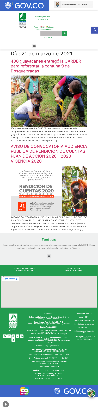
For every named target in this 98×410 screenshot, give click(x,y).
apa (81, 317)
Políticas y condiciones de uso (84, 332)
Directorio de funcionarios (84, 324)
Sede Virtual (54, 367)
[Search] (64, 33)
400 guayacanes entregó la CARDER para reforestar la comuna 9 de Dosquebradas (46, 66)
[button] (34, 46)
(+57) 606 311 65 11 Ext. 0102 (53, 351)
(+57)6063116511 (45, 363)
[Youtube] (21, 336)
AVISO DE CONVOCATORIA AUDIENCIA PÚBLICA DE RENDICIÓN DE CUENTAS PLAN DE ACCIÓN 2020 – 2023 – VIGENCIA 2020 (49, 154)
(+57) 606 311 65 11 (54, 346)
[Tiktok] (13, 340)
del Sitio (86, 317)
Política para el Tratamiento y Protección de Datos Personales (84, 337)
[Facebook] (5, 336)
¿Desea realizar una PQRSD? (84, 320)
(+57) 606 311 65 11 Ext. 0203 (57, 358)
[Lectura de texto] (6, 404)
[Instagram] (9, 336)
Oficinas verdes (84, 327)
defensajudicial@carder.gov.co (48, 375)
